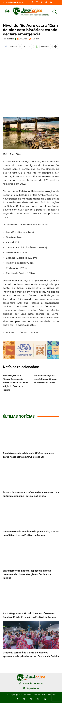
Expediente (33, 688)
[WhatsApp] (46, 2)
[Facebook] (32, 2)
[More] (55, 46)
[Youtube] (50, 2)
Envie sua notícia (14, 2)
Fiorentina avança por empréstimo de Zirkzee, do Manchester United (45, 379)
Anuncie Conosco (33, 683)
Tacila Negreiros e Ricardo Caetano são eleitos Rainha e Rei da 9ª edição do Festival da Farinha (15, 382)
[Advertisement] (31, 83)
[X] (41, 2)
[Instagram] (36, 2)
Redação (10, 39)
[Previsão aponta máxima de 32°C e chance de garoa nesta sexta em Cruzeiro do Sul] (31, 435)
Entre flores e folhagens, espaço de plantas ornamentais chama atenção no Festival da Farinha (27, 574)
